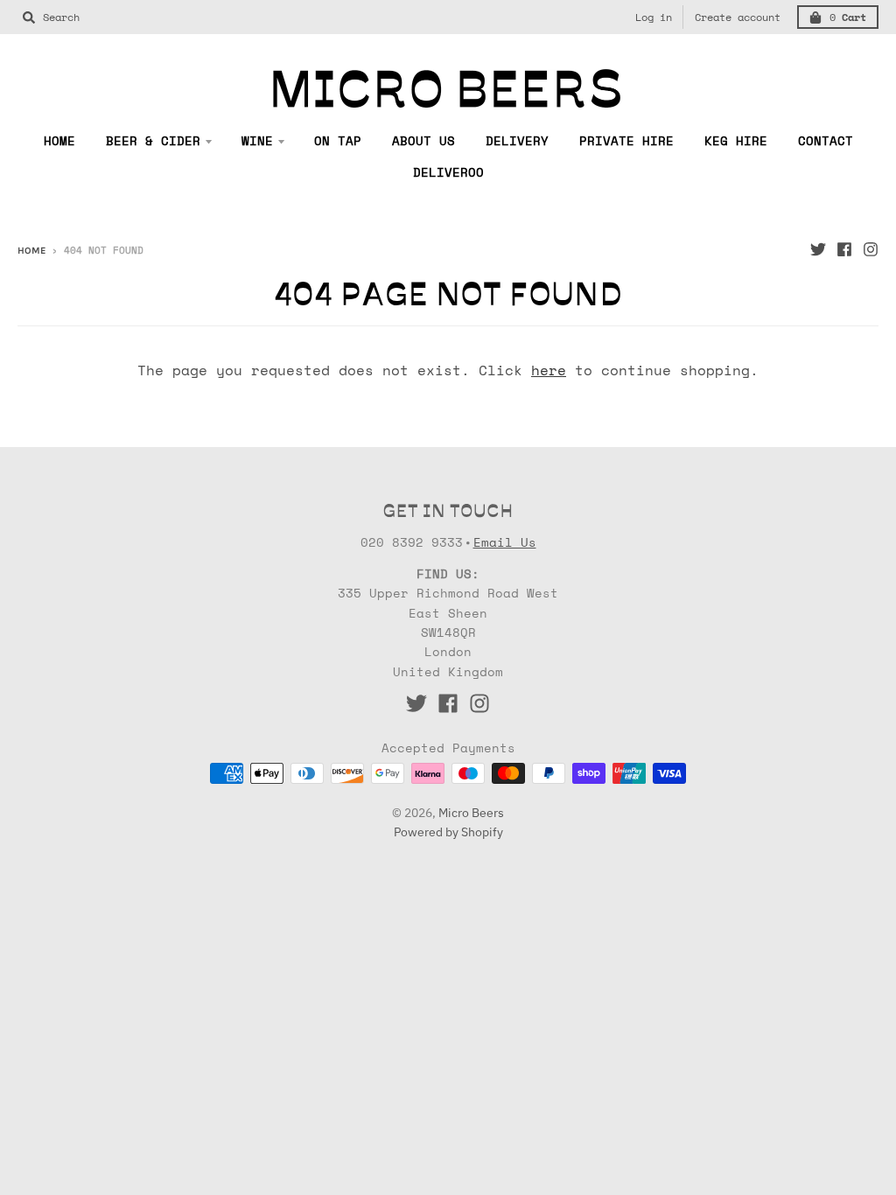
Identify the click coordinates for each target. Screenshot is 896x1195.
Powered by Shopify (448, 832)
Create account (737, 17)
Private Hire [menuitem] (626, 140)
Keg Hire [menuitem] (735, 140)
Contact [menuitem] (825, 140)
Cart (848, 17)
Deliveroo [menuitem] (448, 172)
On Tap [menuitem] (337, 140)
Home (32, 250)
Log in (653, 17)
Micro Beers (471, 813)
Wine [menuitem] (257, 140)
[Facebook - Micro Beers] (844, 249)
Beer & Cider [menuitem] (153, 140)
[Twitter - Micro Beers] (818, 249)
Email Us (504, 542)
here (548, 370)
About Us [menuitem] (423, 140)
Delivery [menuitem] (517, 140)
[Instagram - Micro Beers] (870, 249)
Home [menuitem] (59, 140)
